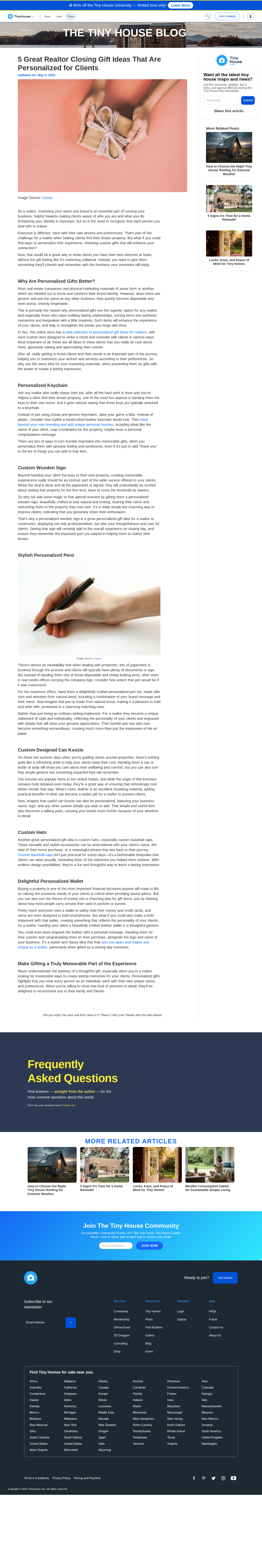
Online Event (122, 1327)
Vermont (138, 1443)
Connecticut (37, 1393)
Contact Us (216, 1327)
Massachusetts (212, 1406)
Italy (204, 1400)
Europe (103, 1393)
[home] (21, 16)
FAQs (212, 1311)
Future (213, 1319)
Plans (149, 1319)
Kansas (35, 1406)
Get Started (225, 1277)
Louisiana (104, 1406)
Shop (117, 1351)
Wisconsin (71, 1450)
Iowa (170, 1400)
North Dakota (176, 1425)
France (171, 1393)
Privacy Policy (61, 1478)
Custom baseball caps (35, 855)
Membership (121, 1319)
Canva (47, 198)
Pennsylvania (142, 1431)
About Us (215, 1335)
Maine (137, 1406)
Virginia (172, 1443)
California (70, 1387)
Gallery (150, 1335)
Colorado (208, 1387)
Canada (103, 1387)
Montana (35, 1418)
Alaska (102, 1381)
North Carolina (142, 1425)
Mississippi (174, 1412)
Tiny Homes (153, 1311)
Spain (102, 1437)
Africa (33, 1381)
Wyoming (104, 1450)
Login (180, 1311)
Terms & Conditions (36, 1478)
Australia (35, 1387)
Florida (137, 1393)
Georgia (207, 1393)
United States (39, 1443)
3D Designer (122, 1335)
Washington (209, 1443)
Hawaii (34, 1400)
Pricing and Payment (87, 1478)
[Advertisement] (131, 1520)
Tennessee (140, 1437)
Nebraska (70, 1418)
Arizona (138, 1381)
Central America (178, 1387)
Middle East (106, 1412)
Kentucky (70, 1406)
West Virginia (38, 1450)
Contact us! (68, 1105)
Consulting (120, 1343)
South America (211, 1431)
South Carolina (39, 1437)
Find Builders (153, 1327)
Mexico (34, 1412)
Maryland (173, 1406)
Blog (148, 1343)
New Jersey (175, 1418)
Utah (101, 1443)
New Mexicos (39, 1425)
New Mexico (210, 1418)
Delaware (70, 1393)
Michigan (70, 1412)
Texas (171, 1437)
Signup (181, 1319)
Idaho (67, 1400)
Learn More (180, 5)
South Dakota (73, 1437)
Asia (204, 1381)
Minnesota (140, 1412)
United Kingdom (212, 1437)
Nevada (103, 1418)
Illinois (102, 1400)
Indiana (137, 1400)
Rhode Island (176, 1431)
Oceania (207, 1425)
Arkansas (173, 1381)
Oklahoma (71, 1431)
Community (121, 1311)
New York (70, 1425)
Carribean (139, 1387)
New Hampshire (143, 1418)
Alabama (70, 1381)
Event (149, 1351)
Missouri (207, 1412)
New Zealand (107, 1425)
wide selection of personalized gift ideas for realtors (106, 332)
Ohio (33, 1431)
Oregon (103, 1431)
